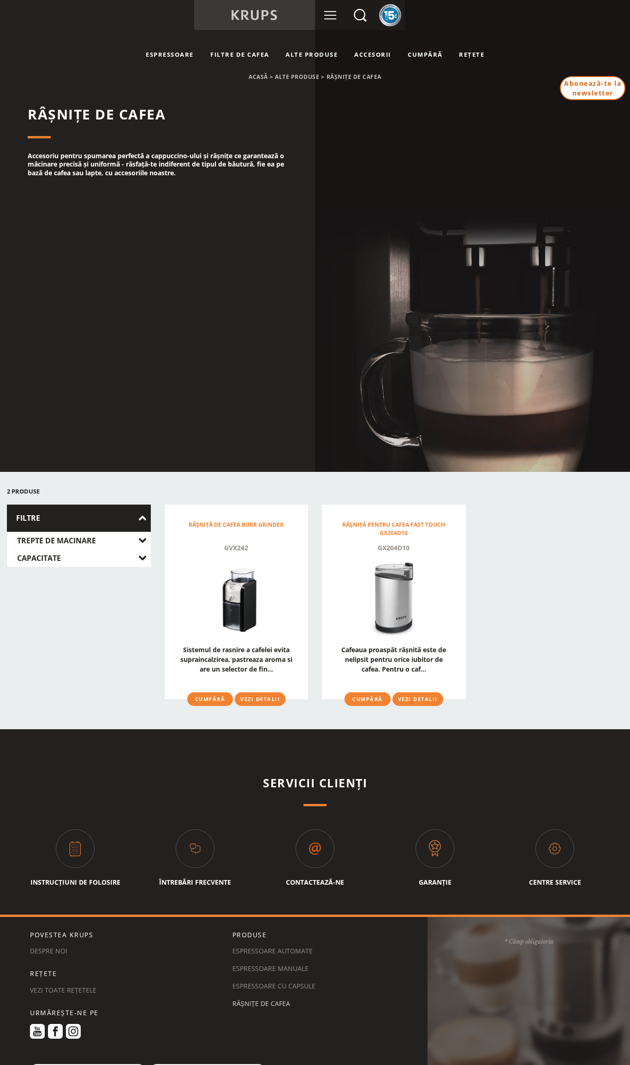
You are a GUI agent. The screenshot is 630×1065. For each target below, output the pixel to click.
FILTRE (28, 518)
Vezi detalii (260, 698)
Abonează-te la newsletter (592, 88)
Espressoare (170, 54)
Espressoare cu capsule (273, 986)
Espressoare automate (272, 950)
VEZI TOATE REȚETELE (63, 990)
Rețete (471, 54)
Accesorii (372, 54)
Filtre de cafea (239, 54)
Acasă (258, 77)
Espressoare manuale (270, 968)
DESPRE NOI (48, 950)
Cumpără (425, 54)
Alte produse (311, 54)
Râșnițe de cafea (261, 1003)
